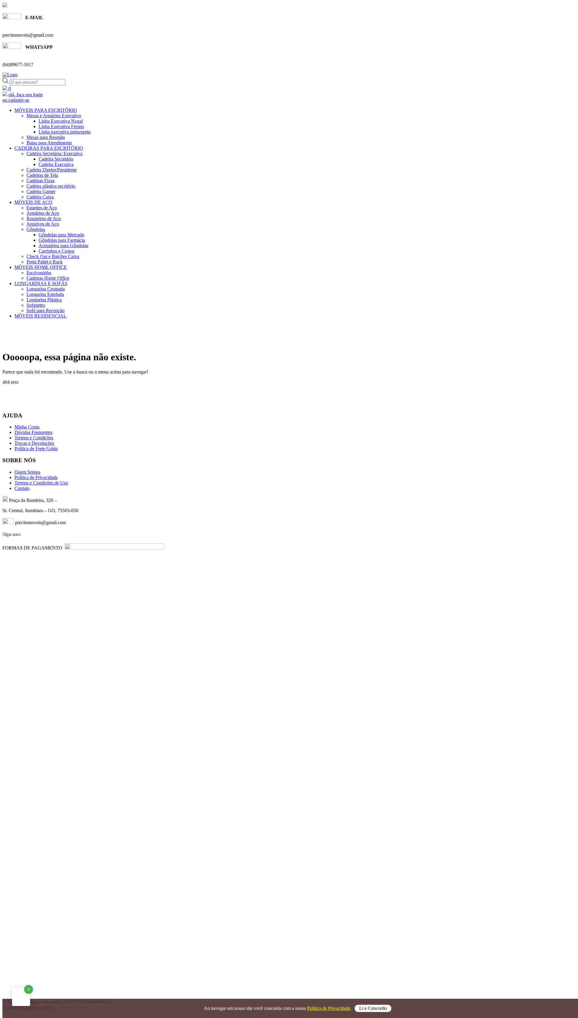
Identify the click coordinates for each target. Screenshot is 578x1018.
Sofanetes (35, 305)
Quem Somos (27, 472)
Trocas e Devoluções (34, 443)
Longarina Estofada (45, 294)
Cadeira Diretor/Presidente (51, 169)
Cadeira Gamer (40, 191)
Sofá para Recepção (45, 310)
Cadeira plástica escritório (50, 186)
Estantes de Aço (41, 207)
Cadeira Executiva (56, 164)
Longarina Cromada (45, 288)
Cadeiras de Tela (42, 175)
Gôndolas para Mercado (61, 234)
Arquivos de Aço (42, 223)
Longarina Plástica (44, 299)
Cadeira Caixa (40, 196)
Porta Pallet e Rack (44, 261)
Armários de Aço (42, 213)
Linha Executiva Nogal (61, 121)
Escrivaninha (38, 272)
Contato (22, 488)
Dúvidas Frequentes (33, 432)
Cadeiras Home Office (47, 278)
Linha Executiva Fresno (61, 126)
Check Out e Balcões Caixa (52, 256)
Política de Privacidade (329, 1008)
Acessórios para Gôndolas (63, 245)
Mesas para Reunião (45, 137)
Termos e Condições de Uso (41, 482)
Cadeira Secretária (56, 158)
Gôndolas (35, 229)
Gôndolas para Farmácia (62, 240)
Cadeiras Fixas (40, 180)
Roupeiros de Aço (43, 218)
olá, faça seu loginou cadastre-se (22, 97)
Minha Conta (26, 426)
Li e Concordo (373, 1008)
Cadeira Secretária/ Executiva (54, 153)
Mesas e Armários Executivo (53, 115)
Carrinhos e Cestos (56, 251)
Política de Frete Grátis (36, 448)
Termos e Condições (33, 437)
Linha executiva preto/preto (65, 131)
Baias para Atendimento (49, 142)
